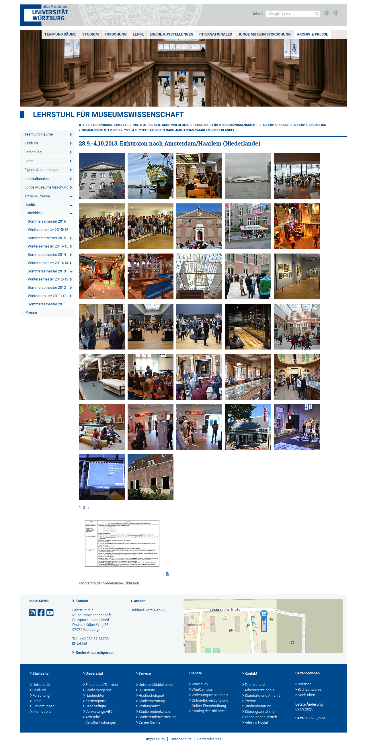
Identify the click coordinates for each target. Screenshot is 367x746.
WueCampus (202, 689)
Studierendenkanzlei (154, 711)
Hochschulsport (151, 695)
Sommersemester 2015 (47, 238)
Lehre (138, 34)
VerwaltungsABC (99, 711)
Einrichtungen (43, 706)
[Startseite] (80, 125)
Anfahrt (140, 601)
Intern (258, 13)
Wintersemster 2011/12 (47, 296)
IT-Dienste (146, 690)
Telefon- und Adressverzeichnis (259, 687)
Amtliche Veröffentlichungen (100, 720)
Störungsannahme (260, 711)
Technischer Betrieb (261, 717)
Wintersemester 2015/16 (48, 229)
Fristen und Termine (101, 684)
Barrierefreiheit (209, 739)
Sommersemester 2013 (47, 271)
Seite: (299, 718)
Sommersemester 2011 (47, 304)
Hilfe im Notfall (257, 722)
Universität (41, 684)
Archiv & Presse (312, 34)
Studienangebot (98, 690)
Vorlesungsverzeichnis (210, 695)
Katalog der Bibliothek (209, 711)
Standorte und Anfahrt (262, 695)
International (42, 711)
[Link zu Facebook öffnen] (42, 613)
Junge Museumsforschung (264, 34)
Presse (31, 312)
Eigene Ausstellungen (171, 34)
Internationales (215, 34)
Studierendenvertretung (157, 717)
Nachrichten (95, 695)
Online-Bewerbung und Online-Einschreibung (210, 703)
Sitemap (304, 684)
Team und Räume (60, 34)
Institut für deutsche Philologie (161, 125)
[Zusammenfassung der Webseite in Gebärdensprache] (335, 13)
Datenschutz (181, 739)
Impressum (155, 739)
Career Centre (149, 722)
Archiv (31, 205)
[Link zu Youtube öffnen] (50, 613)
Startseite (40, 673)
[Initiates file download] (125, 546)
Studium (90, 34)
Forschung (116, 34)
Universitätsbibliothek (155, 684)
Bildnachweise (309, 689)
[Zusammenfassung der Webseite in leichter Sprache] (326, 13)
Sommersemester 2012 (47, 287)
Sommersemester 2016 (47, 221)
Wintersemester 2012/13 (48, 279)
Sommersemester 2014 (47, 254)
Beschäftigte (95, 706)
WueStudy (200, 684)
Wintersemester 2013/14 (48, 263)
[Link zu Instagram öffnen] (33, 613)
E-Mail (82, 643)
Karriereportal (96, 701)
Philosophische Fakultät (107, 125)
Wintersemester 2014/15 (48, 246)
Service (144, 673)
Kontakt (82, 601)
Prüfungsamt (149, 706)
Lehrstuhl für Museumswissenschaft (108, 114)
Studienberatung (151, 701)
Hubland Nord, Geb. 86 (148, 610)
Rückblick (35, 213)
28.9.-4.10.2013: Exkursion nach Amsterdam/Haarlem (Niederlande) (179, 130)
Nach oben (306, 695)
